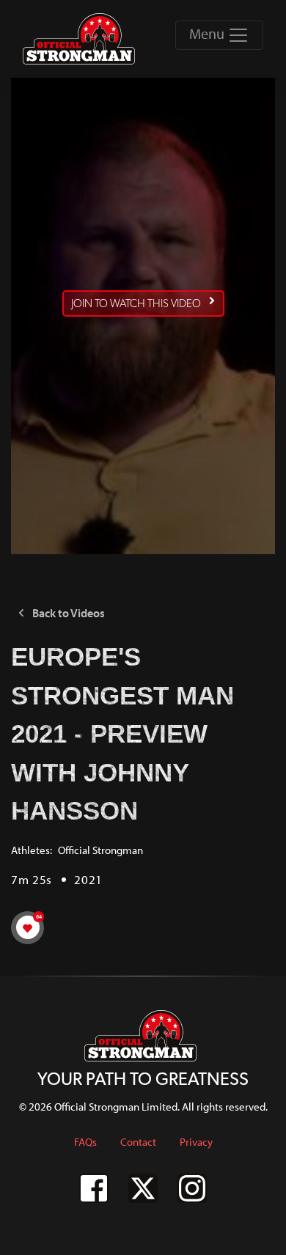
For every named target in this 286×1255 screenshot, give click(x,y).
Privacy (196, 1142)
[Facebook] (94, 1188)
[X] (143, 1188)
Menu (208, 33)
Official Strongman (100, 850)
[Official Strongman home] (81, 39)
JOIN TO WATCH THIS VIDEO (136, 303)
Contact (138, 1142)
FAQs (85, 1142)
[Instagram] (192, 1188)
